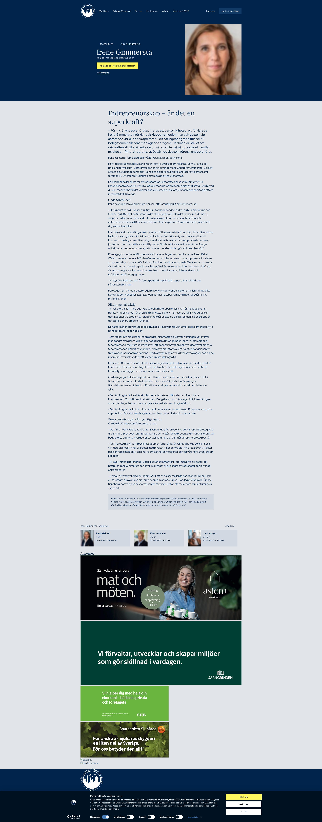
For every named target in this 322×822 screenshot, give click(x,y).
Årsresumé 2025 (181, 11)
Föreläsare (104, 11)
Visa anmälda (103, 72)
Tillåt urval (243, 804)
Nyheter (165, 11)
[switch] (130, 817)
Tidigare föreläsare (122, 11)
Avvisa (244, 812)
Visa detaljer (193, 817)
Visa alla (229, 526)
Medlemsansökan (230, 11)
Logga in (210, 11)
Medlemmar (151, 11)
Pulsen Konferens (130, 44)
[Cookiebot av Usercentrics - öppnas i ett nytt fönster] (74, 817)
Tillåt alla (244, 797)
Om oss (138, 11)
